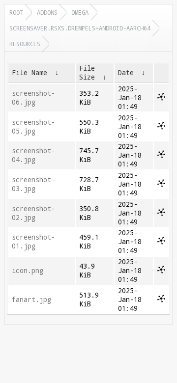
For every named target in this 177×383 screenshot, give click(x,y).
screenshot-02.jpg (33, 213)
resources (24, 44)
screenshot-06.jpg (33, 98)
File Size (87, 73)
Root (16, 12)
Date (126, 72)
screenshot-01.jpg (33, 241)
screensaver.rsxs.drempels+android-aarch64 (79, 28)
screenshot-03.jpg (33, 184)
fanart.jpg (31, 299)
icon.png (27, 270)
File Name (29, 72)
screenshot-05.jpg (33, 127)
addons (47, 12)
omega (79, 12)
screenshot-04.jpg (33, 155)
